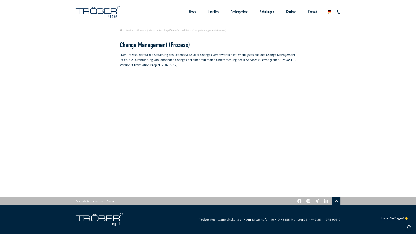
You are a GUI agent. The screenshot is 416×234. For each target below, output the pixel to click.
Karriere (291, 12)
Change (271, 55)
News (192, 12)
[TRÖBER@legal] (98, 12)
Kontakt (312, 12)
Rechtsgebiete (239, 12)
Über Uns (213, 12)
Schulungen (267, 12)
